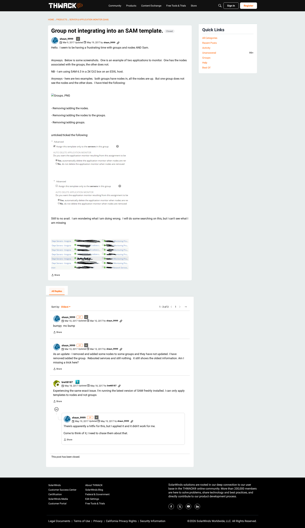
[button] (54, 40)
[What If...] (78, 39)
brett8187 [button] (67, 382)
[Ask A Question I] (78, 382)
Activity (206, 47)
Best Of (206, 67)
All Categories (209, 38)
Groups (206, 57)
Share (55, 275)
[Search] (220, 5)
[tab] (57, 291)
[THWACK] (65, 5)
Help (204, 62)
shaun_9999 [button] (66, 38)
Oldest (65, 307)
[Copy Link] (118, 42)
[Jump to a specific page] (185, 307)
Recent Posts (209, 42)
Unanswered (227, 52)
